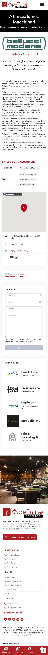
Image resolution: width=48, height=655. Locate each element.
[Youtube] (13, 619)
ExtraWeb (27, 635)
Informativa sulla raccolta (10, 643)
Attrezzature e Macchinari (18, 27)
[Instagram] (9, 619)
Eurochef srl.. (29, 372)
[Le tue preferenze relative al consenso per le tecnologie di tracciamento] (43, 650)
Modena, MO (28, 375)
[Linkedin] (17, 619)
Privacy (6, 632)
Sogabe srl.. (28, 402)
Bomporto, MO (29, 391)
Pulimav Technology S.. (30, 435)
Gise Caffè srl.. (30, 421)
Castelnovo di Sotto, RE (30, 407)
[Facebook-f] (5, 619)
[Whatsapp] (22, 619)
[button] (2, 479)
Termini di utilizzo (35, 630)
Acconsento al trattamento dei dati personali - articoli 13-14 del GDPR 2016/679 (23, 340)
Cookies (14, 632)
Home (2, 27)
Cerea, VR (27, 440)
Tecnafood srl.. (30, 388)
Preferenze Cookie (26, 632)
